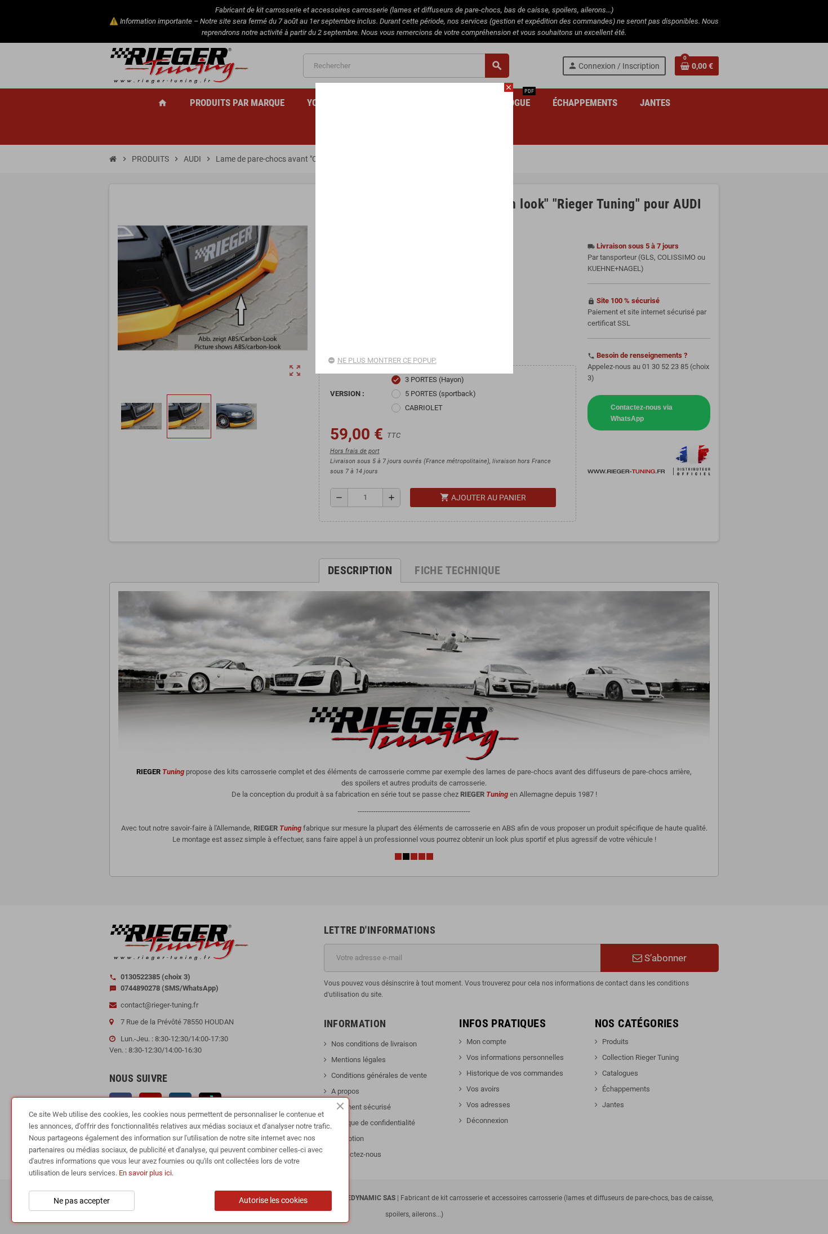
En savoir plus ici (145, 1173)
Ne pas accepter (82, 1200)
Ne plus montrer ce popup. (387, 360)
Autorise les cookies (273, 1200)
